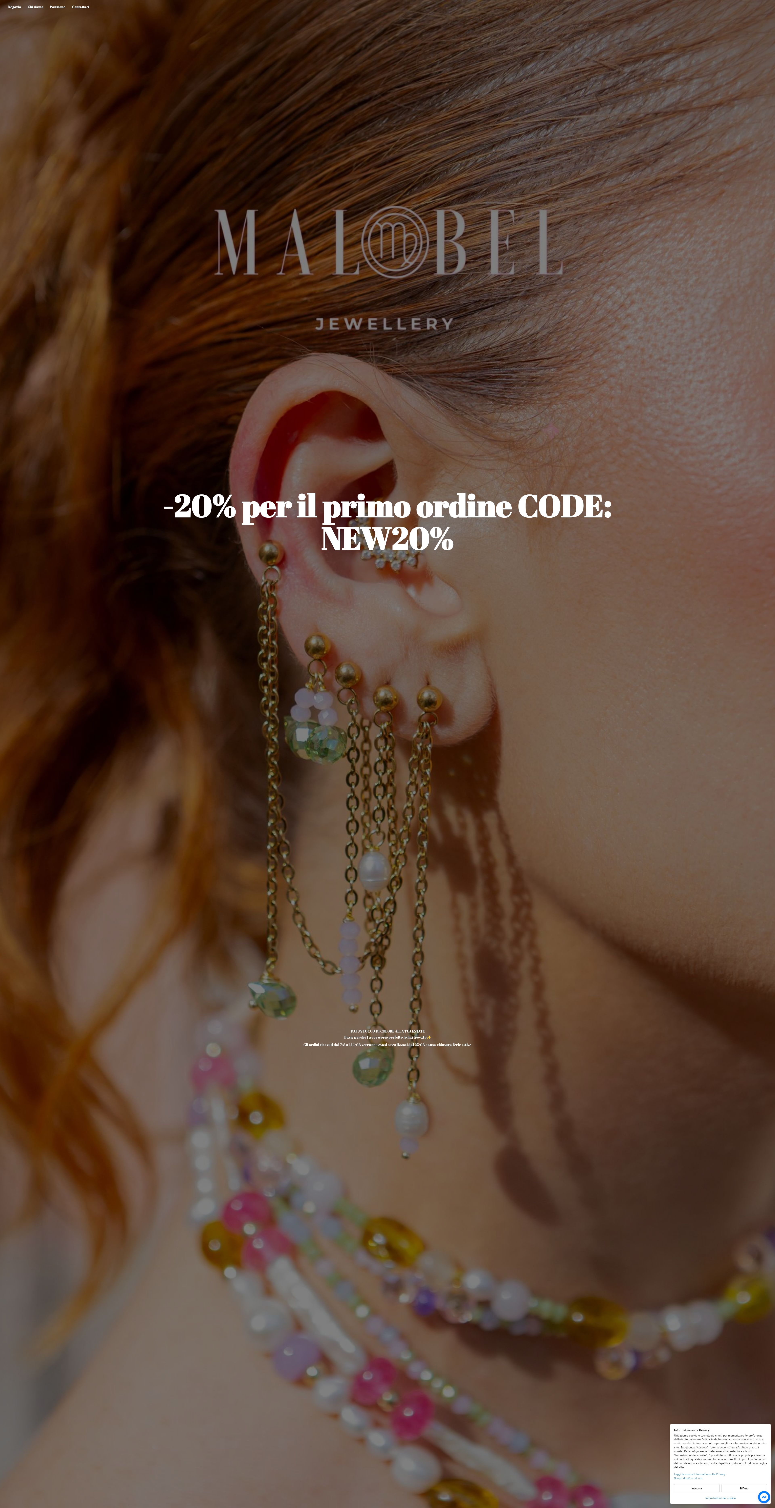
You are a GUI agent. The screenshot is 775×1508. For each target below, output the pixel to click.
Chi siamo (35, 7)
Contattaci (80, 7)
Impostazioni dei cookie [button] (720, 1498)
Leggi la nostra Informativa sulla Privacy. (700, 1474)
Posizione (57, 7)
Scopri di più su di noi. (688, 1478)
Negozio (14, 7)
